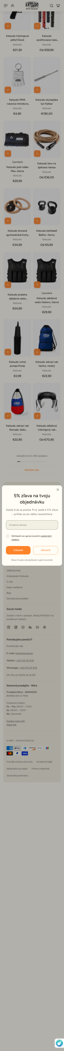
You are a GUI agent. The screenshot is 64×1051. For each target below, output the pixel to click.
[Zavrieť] (58, 490)
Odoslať (18, 550)
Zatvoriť (45, 550)
